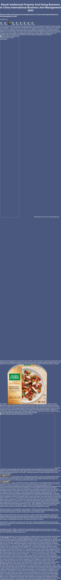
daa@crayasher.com (25, 537)
